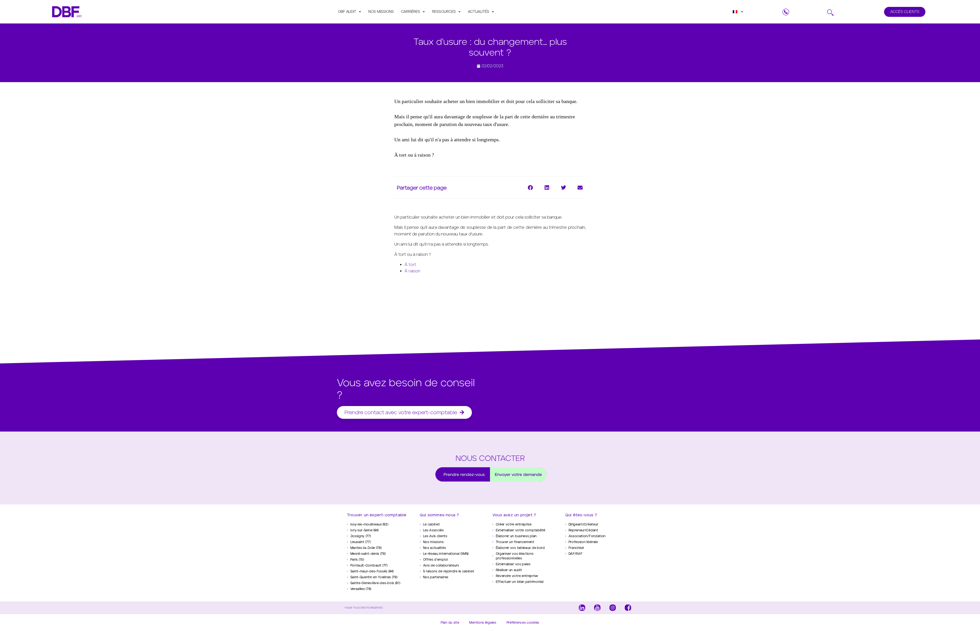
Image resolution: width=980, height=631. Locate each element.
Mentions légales (482, 622)
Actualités (478, 11)
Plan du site (450, 622)
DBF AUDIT (347, 11)
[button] (530, 187)
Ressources (444, 11)
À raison (412, 271)
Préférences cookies (523, 622)
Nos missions (381, 11)
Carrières (410, 11)
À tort (410, 264)
